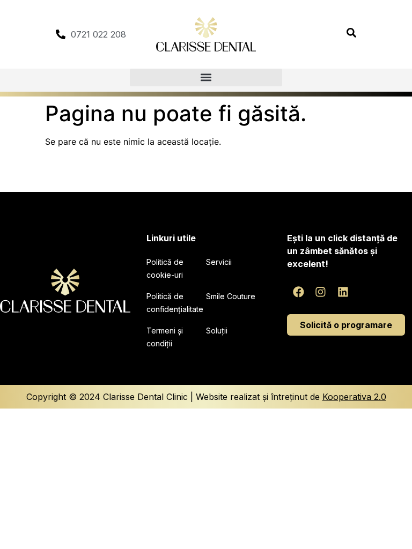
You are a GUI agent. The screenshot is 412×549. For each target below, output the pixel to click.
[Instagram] (321, 292)
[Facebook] (298, 292)
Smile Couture (230, 296)
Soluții (216, 330)
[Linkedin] (343, 292)
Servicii (219, 261)
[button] (206, 77)
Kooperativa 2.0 (354, 396)
